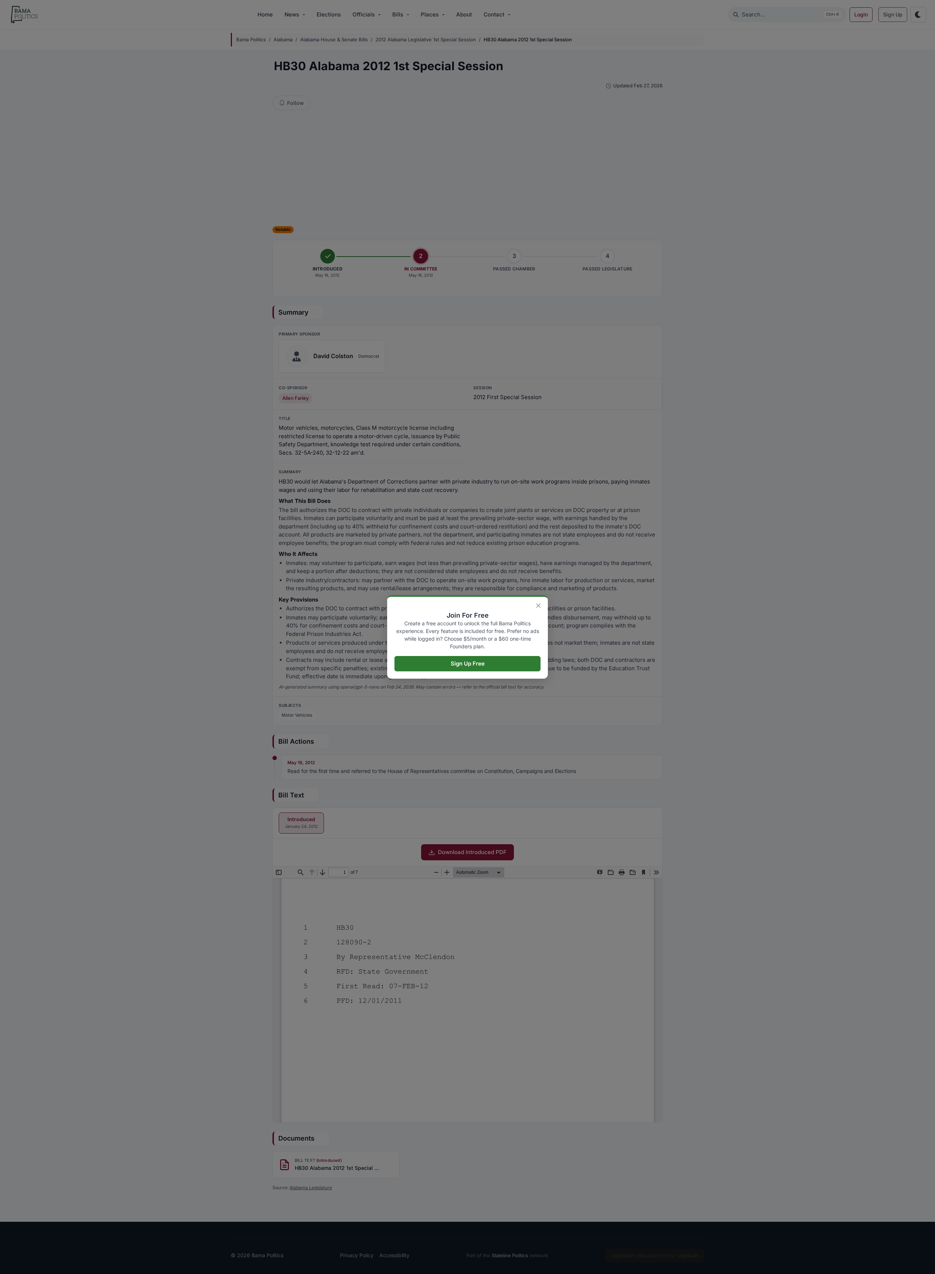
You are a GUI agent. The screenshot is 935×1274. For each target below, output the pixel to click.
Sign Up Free (468, 663)
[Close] (538, 605)
